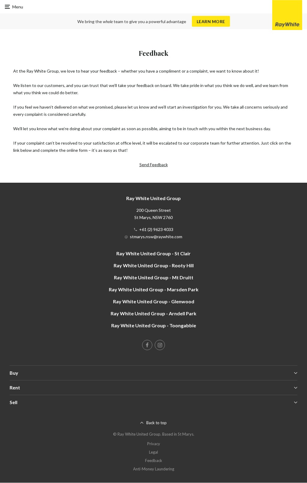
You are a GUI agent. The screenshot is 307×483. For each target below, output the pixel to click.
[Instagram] (160, 345)
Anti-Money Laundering (153, 468)
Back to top (156, 422)
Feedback (153, 460)
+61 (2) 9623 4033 (156, 229)
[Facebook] (147, 345)
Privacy (153, 443)
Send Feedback (153, 164)
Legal (153, 452)
